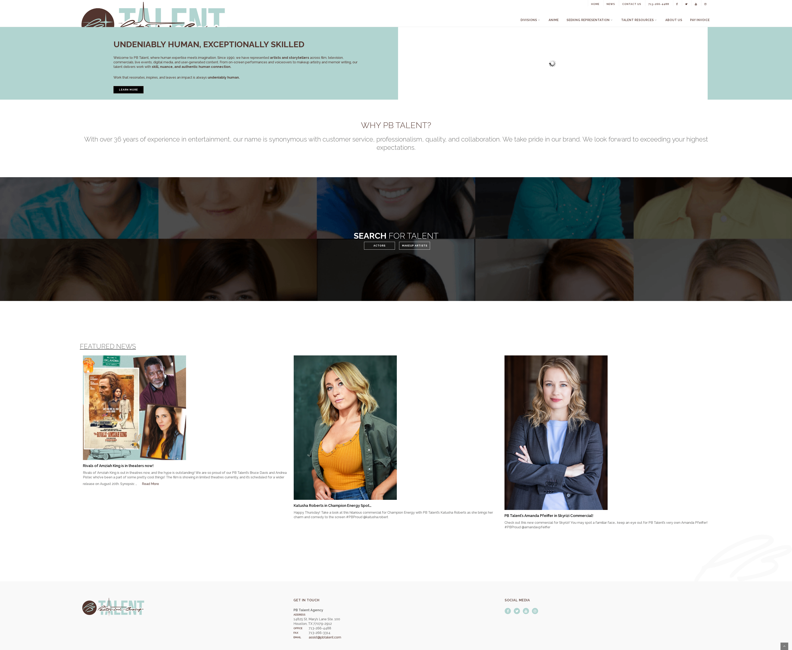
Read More (150, 484)
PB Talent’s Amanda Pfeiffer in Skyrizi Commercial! (548, 515)
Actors (379, 245)
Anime (554, 20)
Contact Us (631, 4)
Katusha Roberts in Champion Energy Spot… (332, 505)
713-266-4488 (658, 4)
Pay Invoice (700, 20)
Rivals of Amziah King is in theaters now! (118, 466)
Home (595, 4)
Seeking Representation (588, 20)
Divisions (529, 20)
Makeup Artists (414, 245)
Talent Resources (637, 20)
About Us (673, 20)
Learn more (128, 89)
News (611, 4)
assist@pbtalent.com (325, 637)
